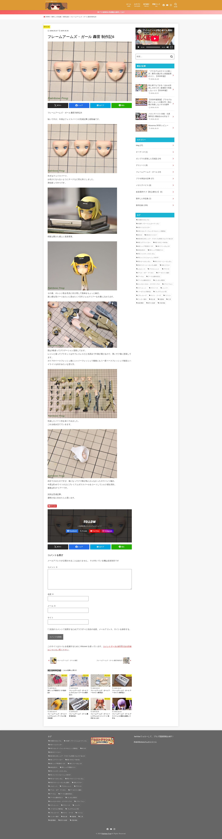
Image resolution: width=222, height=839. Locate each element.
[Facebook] (164, 5)
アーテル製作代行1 (154, 276)
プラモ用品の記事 (145, 178)
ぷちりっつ (141, 269)
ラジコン (168, 295)
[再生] (138, 47)
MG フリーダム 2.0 (163, 246)
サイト (50, 618)
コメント (53, 567)
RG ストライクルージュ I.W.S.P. (148, 257)
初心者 (153, 299)
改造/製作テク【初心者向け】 (149, 192)
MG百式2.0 (141, 250)
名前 (51, 594)
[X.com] (83, 531)
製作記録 (66, 16)
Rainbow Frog (106, 833)
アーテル (141, 276)
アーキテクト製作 (163, 273)
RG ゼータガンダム (144, 261)
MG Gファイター (151, 235)
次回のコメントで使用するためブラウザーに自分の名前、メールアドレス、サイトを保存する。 (90, 629)
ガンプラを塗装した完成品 (148, 159)
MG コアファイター (144, 242)
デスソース (142, 165)
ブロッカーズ (142, 295)
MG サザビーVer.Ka (161, 242)
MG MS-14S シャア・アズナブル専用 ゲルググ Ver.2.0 (155, 239)
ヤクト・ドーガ (156, 295)
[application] (155, 38)
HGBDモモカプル (143, 220)
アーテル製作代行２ (144, 280)
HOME (48, 16)
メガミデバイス (143, 185)
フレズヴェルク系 (160, 291)
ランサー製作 (142, 299)
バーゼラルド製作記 (144, 291)
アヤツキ (166, 269)
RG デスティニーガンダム (163, 261)
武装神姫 (162, 303)
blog (139, 145)
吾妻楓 (161, 299)
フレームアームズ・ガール (148, 172)
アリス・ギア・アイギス (146, 273)
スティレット (142, 288)
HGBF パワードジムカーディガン (148, 223)
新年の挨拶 (151, 303)
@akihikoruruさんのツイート (145, 742)
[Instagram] (171, 5)
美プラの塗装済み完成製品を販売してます (111, 12)
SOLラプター (166, 265)
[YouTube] (167, 5)
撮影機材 (141, 303)
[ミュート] (167, 47)
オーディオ (142, 152)
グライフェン (168, 284)
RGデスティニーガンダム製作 (147, 265)
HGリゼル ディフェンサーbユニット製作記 (152, 231)
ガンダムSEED (160, 280)
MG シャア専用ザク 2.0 (145, 246)
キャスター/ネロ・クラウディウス (149, 284)
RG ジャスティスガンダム (146, 254)
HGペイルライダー (144, 227)
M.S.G (140, 235)
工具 (169, 299)
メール (52, 606)
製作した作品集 (57, 16)
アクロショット (154, 269)
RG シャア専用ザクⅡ (156, 250)
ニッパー (165, 288)
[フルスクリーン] (171, 47)
